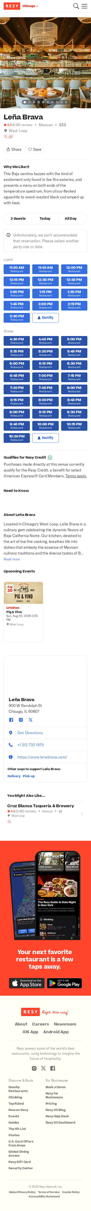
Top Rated (16, 1104)
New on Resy (18, 1110)
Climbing (15, 1097)
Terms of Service (49, 1192)
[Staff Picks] (6, 137)
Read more (12, 559)
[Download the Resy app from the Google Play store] (64, 983)
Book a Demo (56, 1087)
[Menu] (83, 6)
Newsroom (65, 1024)
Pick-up (29, 776)
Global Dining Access (18, 1154)
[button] (76, 6)
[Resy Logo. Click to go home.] (12, 6)
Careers (40, 1024)
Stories (14, 1135)
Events (13, 1116)
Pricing (51, 1104)
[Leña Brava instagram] (20, 720)
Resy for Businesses (54, 1095)
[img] (6, 131)
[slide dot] (25, 102)
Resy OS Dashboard (60, 1122)
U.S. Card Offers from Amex (20, 1143)
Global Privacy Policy (22, 1192)
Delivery (14, 776)
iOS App (30, 1032)
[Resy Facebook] (52, 1068)
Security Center (20, 1168)
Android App (55, 1032)
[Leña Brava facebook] (11, 720)
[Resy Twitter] (43, 1068)
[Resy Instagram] (34, 1068)
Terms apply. (76, 475)
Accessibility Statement (44, 1196)
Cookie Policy (71, 1192)
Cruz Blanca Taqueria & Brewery (40, 806)
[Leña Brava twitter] (30, 720)
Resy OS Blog (56, 1110)
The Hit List (17, 1129)
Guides (13, 1122)
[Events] (11, 137)
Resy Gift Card (19, 1162)
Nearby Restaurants (18, 1089)
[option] (45, 62)
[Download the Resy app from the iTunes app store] (27, 983)
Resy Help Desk (57, 1116)
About (21, 1024)
